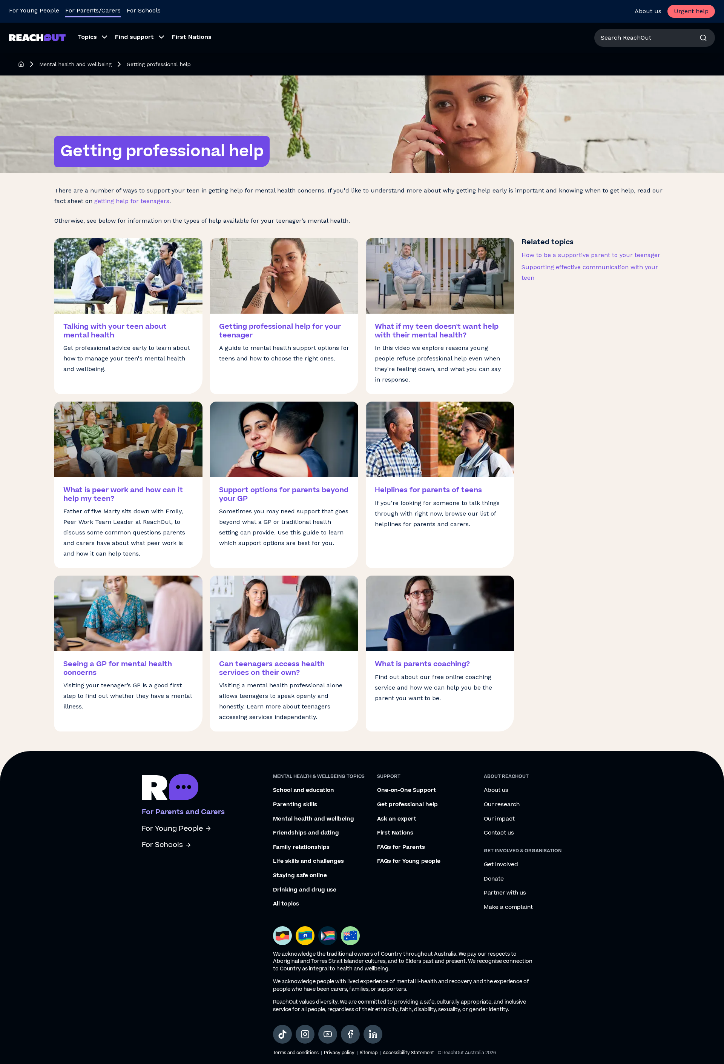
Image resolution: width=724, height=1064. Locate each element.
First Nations (395, 833)
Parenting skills (295, 804)
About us (648, 11)
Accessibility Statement (408, 1053)
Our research (502, 804)
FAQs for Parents (401, 847)
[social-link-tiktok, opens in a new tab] (282, 1034)
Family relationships (301, 847)
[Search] (703, 38)
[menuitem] (90, 38)
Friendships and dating (306, 833)
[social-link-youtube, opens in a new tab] (327, 1034)
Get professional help (407, 804)
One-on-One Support (406, 790)
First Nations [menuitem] (192, 36)
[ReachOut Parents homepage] (21, 64)
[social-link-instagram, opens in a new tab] (305, 1034)
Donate (494, 879)
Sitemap (368, 1053)
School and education (303, 790)
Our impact (499, 819)
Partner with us (505, 893)
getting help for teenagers (131, 201)
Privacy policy (339, 1053)
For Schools (144, 10)
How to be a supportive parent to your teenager (591, 255)
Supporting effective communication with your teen (590, 272)
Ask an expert (396, 819)
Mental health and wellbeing (75, 64)
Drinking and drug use (304, 890)
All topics (286, 904)
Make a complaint (508, 907)
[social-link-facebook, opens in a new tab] (350, 1034)
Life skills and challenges (308, 861)
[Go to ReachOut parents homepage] (170, 787)
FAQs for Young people (408, 861)
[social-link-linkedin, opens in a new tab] (373, 1034)
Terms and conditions (296, 1053)
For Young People (34, 10)
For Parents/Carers (93, 10)
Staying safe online (300, 875)
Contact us (499, 833)
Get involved (501, 864)
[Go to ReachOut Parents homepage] (37, 37)
